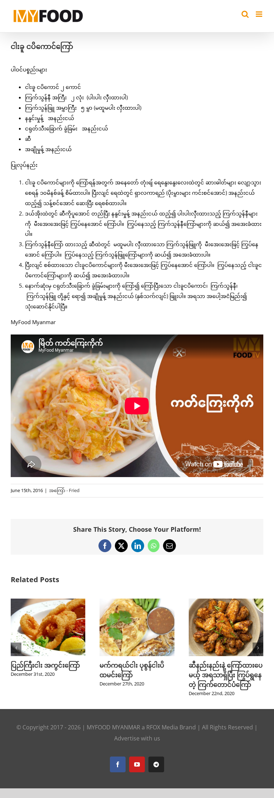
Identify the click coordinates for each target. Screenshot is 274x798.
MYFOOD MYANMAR (113, 727)
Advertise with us (137, 738)
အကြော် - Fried (64, 490)
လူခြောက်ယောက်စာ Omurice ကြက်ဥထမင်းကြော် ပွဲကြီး (236, 675)
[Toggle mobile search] (245, 14)
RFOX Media (162, 727)
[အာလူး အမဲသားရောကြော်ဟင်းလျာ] (157, 602)
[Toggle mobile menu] (259, 14)
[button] (16, 648)
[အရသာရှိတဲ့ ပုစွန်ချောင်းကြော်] (68, 602)
